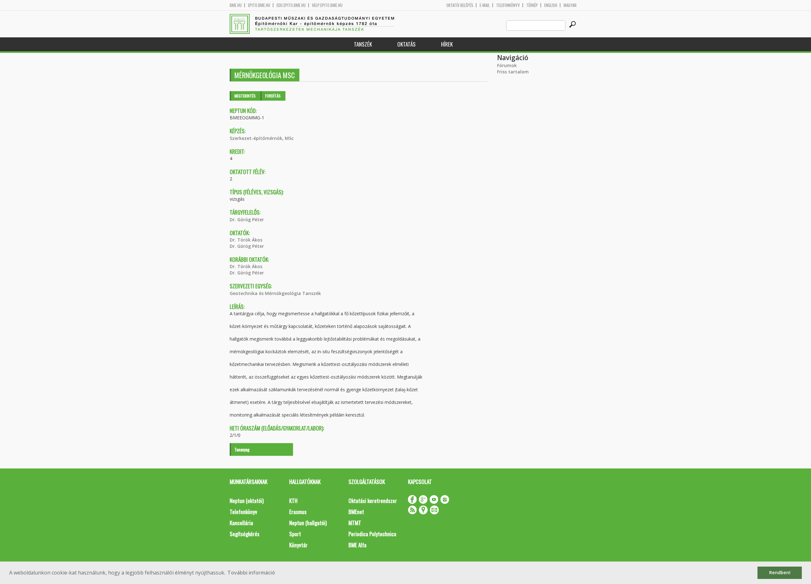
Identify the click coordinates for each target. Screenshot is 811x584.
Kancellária (241, 523)
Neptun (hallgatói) (308, 523)
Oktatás (406, 44)
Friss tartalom (513, 72)
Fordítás (273, 95)
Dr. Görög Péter (247, 220)
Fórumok (507, 65)
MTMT (354, 523)
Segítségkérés (244, 534)
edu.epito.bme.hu (291, 5)
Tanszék (363, 44)
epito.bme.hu (259, 5)
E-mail (485, 5)
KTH (293, 501)
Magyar (570, 5)
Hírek (447, 44)
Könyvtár (298, 545)
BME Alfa (357, 545)
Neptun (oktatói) (247, 501)
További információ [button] (251, 572)
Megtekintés (245, 95)
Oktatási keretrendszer (372, 501)
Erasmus (298, 512)
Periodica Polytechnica (372, 534)
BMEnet (356, 512)
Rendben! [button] (779, 572)
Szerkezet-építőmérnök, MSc (262, 138)
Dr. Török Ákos (246, 240)
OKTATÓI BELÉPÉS (459, 5)
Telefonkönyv (508, 5)
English (550, 5)
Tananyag (242, 449)
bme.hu (236, 5)
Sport (295, 534)
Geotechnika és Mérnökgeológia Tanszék (275, 293)
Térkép (532, 5)
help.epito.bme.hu (327, 5)
